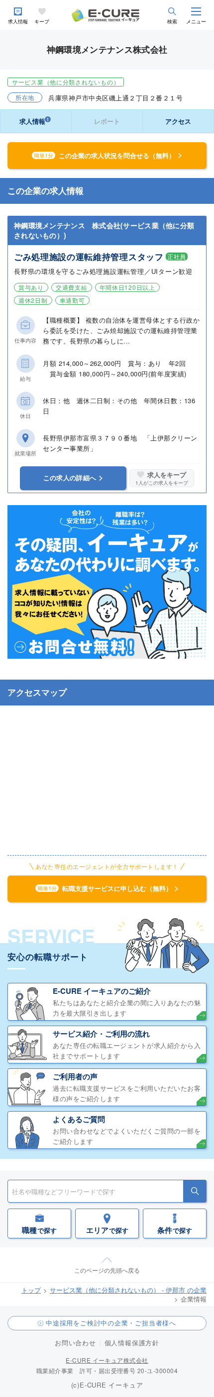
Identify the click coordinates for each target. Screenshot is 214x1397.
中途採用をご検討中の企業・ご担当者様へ (111, 1322)
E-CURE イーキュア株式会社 (107, 1360)
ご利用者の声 (75, 1076)
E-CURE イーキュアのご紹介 (102, 990)
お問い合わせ (75, 1342)
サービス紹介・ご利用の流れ (101, 1033)
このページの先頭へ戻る (107, 1270)
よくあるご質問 (79, 1119)
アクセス (178, 121)
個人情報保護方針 (132, 1342)
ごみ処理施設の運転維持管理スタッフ (89, 256)
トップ (31, 1290)
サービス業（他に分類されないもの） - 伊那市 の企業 (128, 1290)
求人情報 (18, 21)
